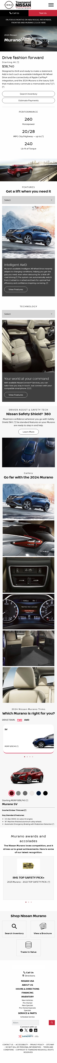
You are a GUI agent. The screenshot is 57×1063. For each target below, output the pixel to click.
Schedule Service (27, 1017)
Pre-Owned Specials (27, 1008)
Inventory (27, 997)
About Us (27, 985)
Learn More (28, 431)
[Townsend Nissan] (17, 4)
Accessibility (22, 1044)
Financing (27, 993)
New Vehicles (27, 1000)
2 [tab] (27, 757)
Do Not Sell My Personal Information (23, 1047)
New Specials (27, 1005)
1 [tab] (24, 757)
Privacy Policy (37, 1044)
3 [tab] (29, 757)
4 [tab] (32, 757)
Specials (27, 1010)
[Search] (52, 1022)
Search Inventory (28, 93)
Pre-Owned (27, 1003)
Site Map (50, 1044)
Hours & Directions (27, 989)
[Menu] (51, 5)
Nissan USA (27, 981)
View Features (16, 289)
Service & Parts (27, 1013)
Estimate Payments (29, 100)
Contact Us (8, 1044)
